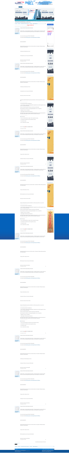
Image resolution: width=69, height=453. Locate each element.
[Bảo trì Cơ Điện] (36, 452)
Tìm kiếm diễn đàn (17, 8)
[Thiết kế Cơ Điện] (35, 452)
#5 (45, 266)
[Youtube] (37, 452)
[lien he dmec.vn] (21, 19)
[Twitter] (34, 452)
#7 (45, 368)
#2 (45, 128)
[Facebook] (33, 452)
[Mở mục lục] (45, 23)
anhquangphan (17, 68)
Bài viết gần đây (22, 8)
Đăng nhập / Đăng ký (50, 24)
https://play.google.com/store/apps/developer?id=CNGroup (32, 37)
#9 (45, 439)
